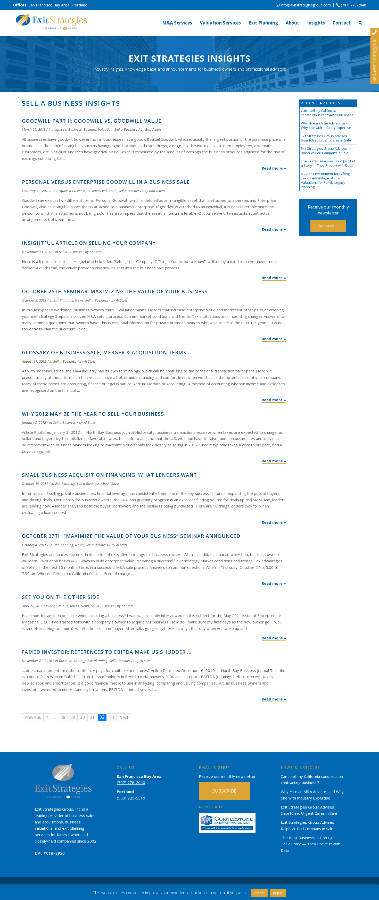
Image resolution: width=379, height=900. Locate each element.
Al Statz (95, 251)
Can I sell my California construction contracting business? (328, 112)
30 (82, 717)
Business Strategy (72, 660)
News (79, 300)
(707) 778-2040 (353, 5)
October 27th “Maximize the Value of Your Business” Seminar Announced (131, 536)
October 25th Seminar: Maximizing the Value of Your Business (115, 291)
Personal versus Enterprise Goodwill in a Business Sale (106, 182)
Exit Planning (63, 300)
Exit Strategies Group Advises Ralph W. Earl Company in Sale (324, 150)
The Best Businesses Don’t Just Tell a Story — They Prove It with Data (328, 163)
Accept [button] (259, 892)
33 (112, 717)
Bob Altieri (153, 129)
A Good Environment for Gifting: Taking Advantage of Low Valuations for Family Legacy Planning (325, 180)
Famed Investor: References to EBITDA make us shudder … (107, 652)
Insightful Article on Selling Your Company (89, 243)
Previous (32, 717)
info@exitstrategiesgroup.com (305, 5)
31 (92, 717)
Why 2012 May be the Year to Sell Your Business (93, 414)
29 (72, 717)
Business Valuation (98, 129)
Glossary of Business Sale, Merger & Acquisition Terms (104, 352)
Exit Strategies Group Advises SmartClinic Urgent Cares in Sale (326, 138)
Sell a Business (125, 129)
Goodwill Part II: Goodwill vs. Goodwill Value (91, 121)
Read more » (274, 168)
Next (123, 717)
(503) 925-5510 (131, 798)
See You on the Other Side (60, 597)
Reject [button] (278, 892)
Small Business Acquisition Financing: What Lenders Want (109, 475)
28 (63, 717)
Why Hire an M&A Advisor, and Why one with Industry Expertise (326, 125)
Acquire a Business (67, 129)
